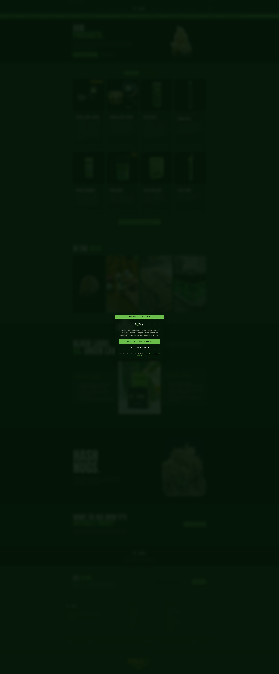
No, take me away (139, 348)
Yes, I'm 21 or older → (139, 341)
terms (148, 353)
